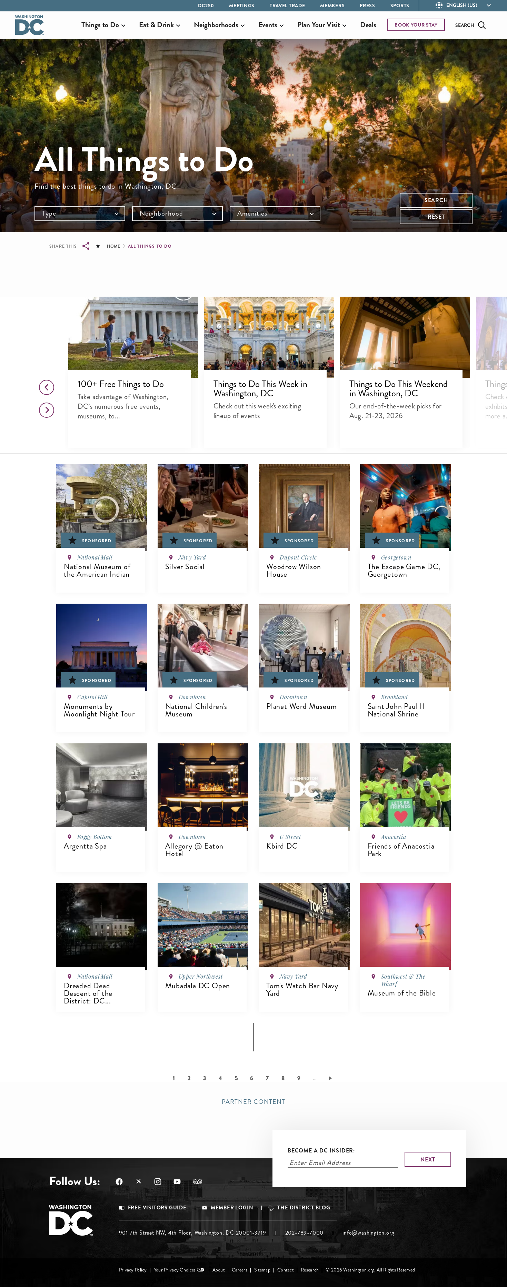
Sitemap (262, 1270)
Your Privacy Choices (175, 1270)
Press (367, 5)
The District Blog (303, 1207)
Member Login (232, 1207)
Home (113, 246)
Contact (285, 1270)
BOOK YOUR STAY (416, 24)
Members (332, 5)
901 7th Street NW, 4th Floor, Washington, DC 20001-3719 (192, 1233)
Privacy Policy (133, 1270)
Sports (399, 5)
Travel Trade (287, 5)
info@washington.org (368, 1233)
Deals (368, 25)
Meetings (242, 5)
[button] (133, 337)
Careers (239, 1270)
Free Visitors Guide (157, 1207)
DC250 (206, 5)
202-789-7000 (304, 1233)
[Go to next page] (331, 1078)
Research (310, 1270)
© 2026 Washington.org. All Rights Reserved (370, 1270)
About (218, 1270)
